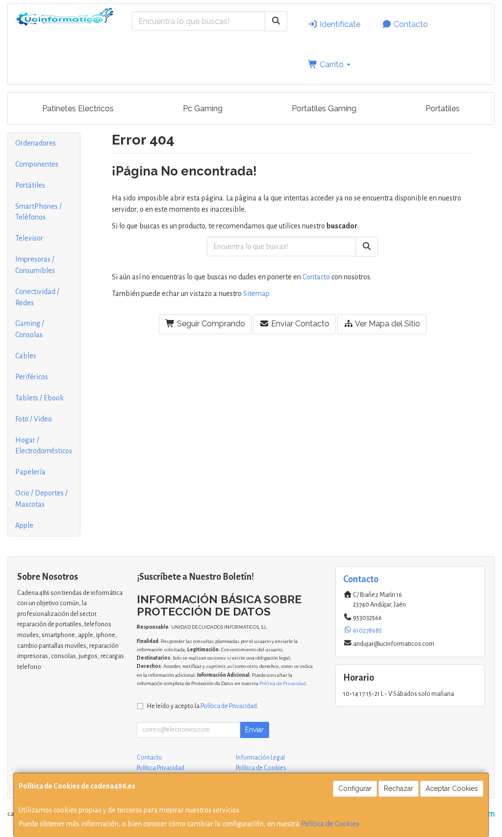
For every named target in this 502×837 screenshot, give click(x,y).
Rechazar (398, 788)
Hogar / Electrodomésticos (43, 445)
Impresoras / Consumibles (35, 264)
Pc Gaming (203, 108)
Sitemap (256, 293)
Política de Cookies (330, 824)
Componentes (36, 164)
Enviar (254, 730)
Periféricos (31, 377)
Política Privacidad (160, 767)
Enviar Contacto (299, 323)
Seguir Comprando (210, 323)
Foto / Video (33, 419)
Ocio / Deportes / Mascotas (41, 498)
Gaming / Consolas (29, 329)
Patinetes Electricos (78, 108)
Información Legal (260, 757)
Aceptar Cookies (452, 788)
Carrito (332, 64)
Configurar (355, 788)
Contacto (410, 24)
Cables (25, 356)
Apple (24, 525)
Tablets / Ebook (39, 398)
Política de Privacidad (282, 683)
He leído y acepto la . (202, 706)
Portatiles (443, 108)
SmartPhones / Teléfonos (38, 212)
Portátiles (30, 185)
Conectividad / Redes (37, 297)
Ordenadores (35, 143)
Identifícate (339, 24)
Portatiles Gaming (324, 108)
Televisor (29, 238)
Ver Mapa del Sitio (386, 323)
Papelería (30, 472)
